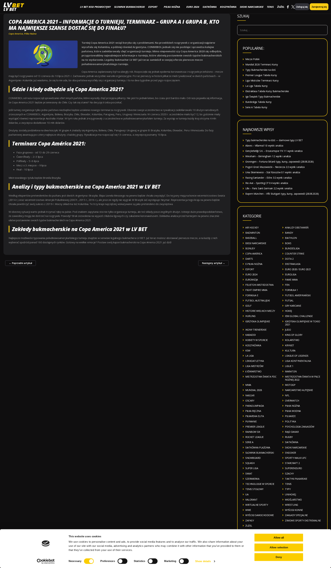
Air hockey (251, 227)
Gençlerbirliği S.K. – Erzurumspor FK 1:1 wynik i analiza (273, 151)
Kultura (290, 350)
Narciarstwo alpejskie (299, 390)
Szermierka (252, 478)
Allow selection (279, 547)
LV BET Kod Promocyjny (95, 6)
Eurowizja (251, 279)
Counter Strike (294, 253)
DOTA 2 (289, 258)
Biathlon (291, 237)
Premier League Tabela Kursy (261, 75)
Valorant (251, 499)
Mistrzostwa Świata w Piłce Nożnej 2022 (302, 378)
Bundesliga (292, 248)
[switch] (122, 561)
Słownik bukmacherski (129, 6)
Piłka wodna (293, 411)
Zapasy (249, 520)
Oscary (249, 400)
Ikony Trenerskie (255, 329)
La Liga (249, 355)
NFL (287, 395)
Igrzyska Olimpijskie (257, 321)
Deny (279, 557)
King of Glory (293, 334)
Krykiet (289, 345)
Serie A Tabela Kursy (256, 107)
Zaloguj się (302, 6)
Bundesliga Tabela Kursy (258, 102)
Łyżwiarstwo (253, 371)
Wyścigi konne (294, 510)
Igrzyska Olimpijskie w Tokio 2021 (302, 323)
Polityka (290, 421)
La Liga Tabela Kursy (256, 85)
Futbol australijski (257, 300)
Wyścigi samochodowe (259, 515)
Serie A (249, 442)
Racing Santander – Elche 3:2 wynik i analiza (268, 177)
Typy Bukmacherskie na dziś (260, 69)
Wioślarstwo (293, 499)
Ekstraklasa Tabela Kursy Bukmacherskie (267, 91)
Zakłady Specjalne (296, 515)
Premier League (254, 426)
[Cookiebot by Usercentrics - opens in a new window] (46, 561)
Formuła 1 (291, 290)
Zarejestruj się (319, 6)
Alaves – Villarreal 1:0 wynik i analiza (264, 145)
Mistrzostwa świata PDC (260, 376)
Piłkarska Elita (254, 416)
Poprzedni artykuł (20, 263)
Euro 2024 (192, 6)
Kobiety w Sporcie (256, 340)
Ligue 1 (289, 366)
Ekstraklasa (292, 264)
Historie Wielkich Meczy (260, 310)
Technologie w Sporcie (259, 484)
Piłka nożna (172, 6)
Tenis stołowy (254, 489)
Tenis (270, 6)
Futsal (289, 300)
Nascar (249, 395)
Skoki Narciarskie (251, 6)
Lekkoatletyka (254, 361)
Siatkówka (210, 6)
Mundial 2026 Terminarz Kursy (261, 64)
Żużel (280, 6)
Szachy (289, 473)
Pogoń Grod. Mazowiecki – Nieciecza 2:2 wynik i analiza (275, 167)
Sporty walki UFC (295, 457)
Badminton (252, 232)
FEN (287, 284)
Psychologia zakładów (299, 426)
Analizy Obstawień (297, 227)
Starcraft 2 (292, 463)
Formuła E (251, 295)
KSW (247, 350)
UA (246, 494)
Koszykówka (228, 6)
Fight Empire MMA (256, 290)
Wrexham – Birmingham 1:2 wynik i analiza (268, 156)
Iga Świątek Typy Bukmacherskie (262, 96)
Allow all (279, 537)
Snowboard (253, 457)
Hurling (250, 316)
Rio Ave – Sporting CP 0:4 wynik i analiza (266, 183)
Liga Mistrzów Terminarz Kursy (261, 80)
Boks (288, 243)
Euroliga (290, 274)
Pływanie (251, 421)
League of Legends (296, 355)
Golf (248, 305)
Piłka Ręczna (253, 411)
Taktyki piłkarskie (296, 478)
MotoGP (290, 384)
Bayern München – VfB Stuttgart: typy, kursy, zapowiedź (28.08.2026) (282, 193)
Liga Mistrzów (254, 366)
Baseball (251, 237)
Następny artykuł (213, 263)
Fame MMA (291, 279)
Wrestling (291, 504)
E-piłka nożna (253, 264)
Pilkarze (290, 416)
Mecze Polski (252, 59)
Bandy (289, 232)
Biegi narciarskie (255, 243)
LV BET (9, 9)
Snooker (290, 452)
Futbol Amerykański (297, 295)
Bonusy (250, 248)
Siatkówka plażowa (257, 447)
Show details (203, 561)
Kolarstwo (292, 340)
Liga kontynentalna (298, 361)
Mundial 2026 (253, 390)
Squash (249, 463)
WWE (248, 510)
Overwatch (292, 400)
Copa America (16, 33)
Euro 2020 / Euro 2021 (298, 269)
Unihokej (290, 494)
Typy (287, 489)
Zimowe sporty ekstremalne (303, 520)
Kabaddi (250, 334)
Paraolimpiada (254, 405)
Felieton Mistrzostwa (259, 284)
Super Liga (251, 468)
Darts (249, 258)
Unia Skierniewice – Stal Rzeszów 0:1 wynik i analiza (272, 172)
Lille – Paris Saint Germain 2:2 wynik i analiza (268, 188)
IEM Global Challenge (299, 316)
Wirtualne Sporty (256, 504)
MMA (248, 384)
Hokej (288, 310)
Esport (152, 6)
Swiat (248, 473)
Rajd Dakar (292, 431)
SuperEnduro (293, 468)
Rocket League (254, 437)
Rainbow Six (252, 431)
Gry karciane (293, 305)
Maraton (291, 371)
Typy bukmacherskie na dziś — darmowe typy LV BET (274, 140)
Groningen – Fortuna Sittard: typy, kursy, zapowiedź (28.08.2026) (279, 161)
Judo (288, 329)
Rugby (289, 437)
